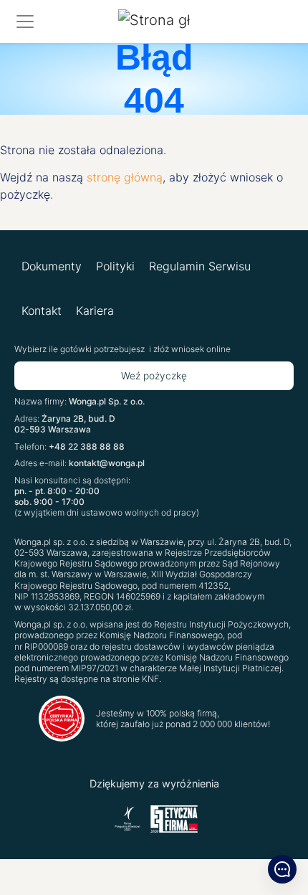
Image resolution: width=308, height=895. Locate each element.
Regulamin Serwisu (200, 266)
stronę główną (125, 177)
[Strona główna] (154, 21)
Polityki (115, 266)
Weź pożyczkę (154, 376)
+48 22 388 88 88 (87, 446)
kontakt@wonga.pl (107, 463)
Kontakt (41, 310)
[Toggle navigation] (25, 21)
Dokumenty (51, 266)
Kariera (95, 310)
